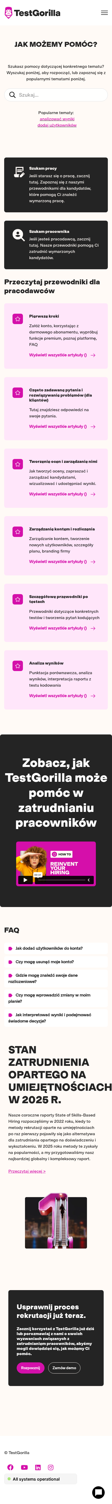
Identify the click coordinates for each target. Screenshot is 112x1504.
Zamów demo (64, 1368)
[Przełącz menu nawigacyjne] (104, 12)
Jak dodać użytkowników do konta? (49, 948)
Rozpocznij (30, 1368)
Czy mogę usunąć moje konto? (44, 961)
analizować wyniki (57, 118)
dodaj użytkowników (57, 125)
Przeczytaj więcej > (27, 1171)
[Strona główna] (32, 12)
